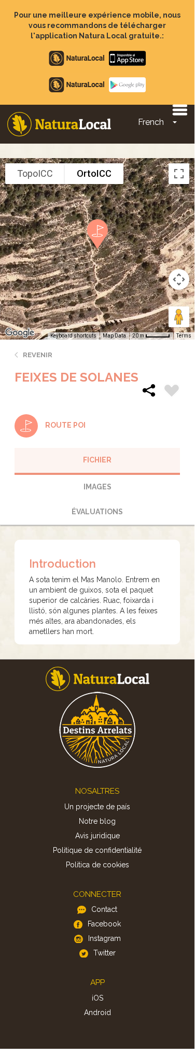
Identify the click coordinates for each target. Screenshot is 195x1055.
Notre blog (97, 821)
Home (59, 124)
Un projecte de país (97, 807)
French (151, 122)
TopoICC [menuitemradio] (35, 173)
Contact (104, 909)
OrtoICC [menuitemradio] (94, 173)
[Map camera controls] (179, 279)
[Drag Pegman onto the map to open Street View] (179, 316)
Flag (171, 392)
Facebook (104, 924)
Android (97, 1012)
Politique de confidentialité (97, 850)
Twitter (104, 953)
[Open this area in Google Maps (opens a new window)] (20, 333)
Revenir (37, 355)
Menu (179, 109)
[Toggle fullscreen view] (179, 173)
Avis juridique (97, 836)
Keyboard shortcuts (73, 336)
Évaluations (97, 512)
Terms (183, 336)
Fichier (97, 460)
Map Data (114, 336)
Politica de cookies (97, 865)
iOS (97, 998)
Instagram (104, 938)
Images (97, 487)
